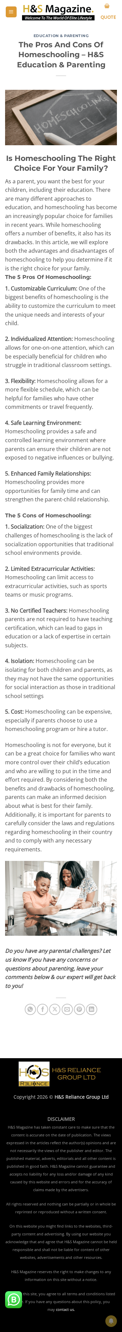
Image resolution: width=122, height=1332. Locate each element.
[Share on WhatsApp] (30, 1009)
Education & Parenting (61, 35)
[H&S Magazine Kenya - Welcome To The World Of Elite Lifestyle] (58, 12)
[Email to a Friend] (67, 1009)
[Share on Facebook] (42, 1009)
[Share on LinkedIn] (91, 1009)
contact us (65, 1309)
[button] (11, 12)
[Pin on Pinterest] (79, 1009)
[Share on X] (54, 1009)
